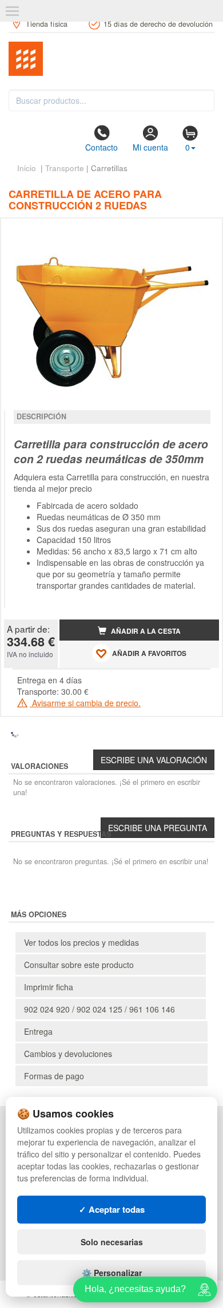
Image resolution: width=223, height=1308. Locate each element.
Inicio (26, 168)
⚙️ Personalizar (112, 1272)
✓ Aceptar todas (112, 1209)
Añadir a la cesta (145, 631)
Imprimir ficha (48, 987)
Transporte (64, 168)
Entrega (38, 1031)
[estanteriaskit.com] (111, 59)
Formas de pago (54, 1076)
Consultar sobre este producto (79, 964)
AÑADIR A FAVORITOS (148, 653)
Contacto (101, 147)
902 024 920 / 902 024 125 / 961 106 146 (99, 1009)
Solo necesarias (112, 1242)
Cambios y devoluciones (68, 1053)
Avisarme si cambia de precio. (85, 702)
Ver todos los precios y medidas (81, 942)
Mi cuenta (150, 147)
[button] (200, 231)
